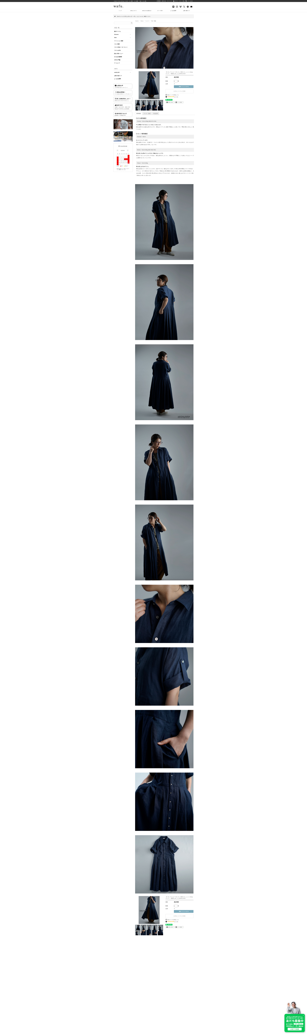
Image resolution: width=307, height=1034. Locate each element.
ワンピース (147, 20)
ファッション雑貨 (118, 41)
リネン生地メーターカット (121, 47)
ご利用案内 (158, 1)
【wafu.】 (137, 20)
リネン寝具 (117, 44)
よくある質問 (173, 10)
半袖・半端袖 (153, 20)
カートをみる (190, 1)
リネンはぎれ (117, 50)
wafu (121, 4)
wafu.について (133, 10)
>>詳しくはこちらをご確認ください (142, 16)
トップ (120, 10)
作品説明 (155, 113)
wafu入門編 (117, 60)
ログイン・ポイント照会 (180, 1)
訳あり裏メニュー (118, 53)
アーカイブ (117, 63)
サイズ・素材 (147, 113)
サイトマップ (169, 1)
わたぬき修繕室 (118, 56)
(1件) (177, 97)
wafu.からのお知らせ (146, 10)
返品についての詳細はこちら (173, 94)
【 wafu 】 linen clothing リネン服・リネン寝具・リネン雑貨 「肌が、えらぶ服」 (130, 1)
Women (142, 20)
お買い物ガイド (186, 10)
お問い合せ (164, 1)
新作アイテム (117, 31)
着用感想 (138, 113)
